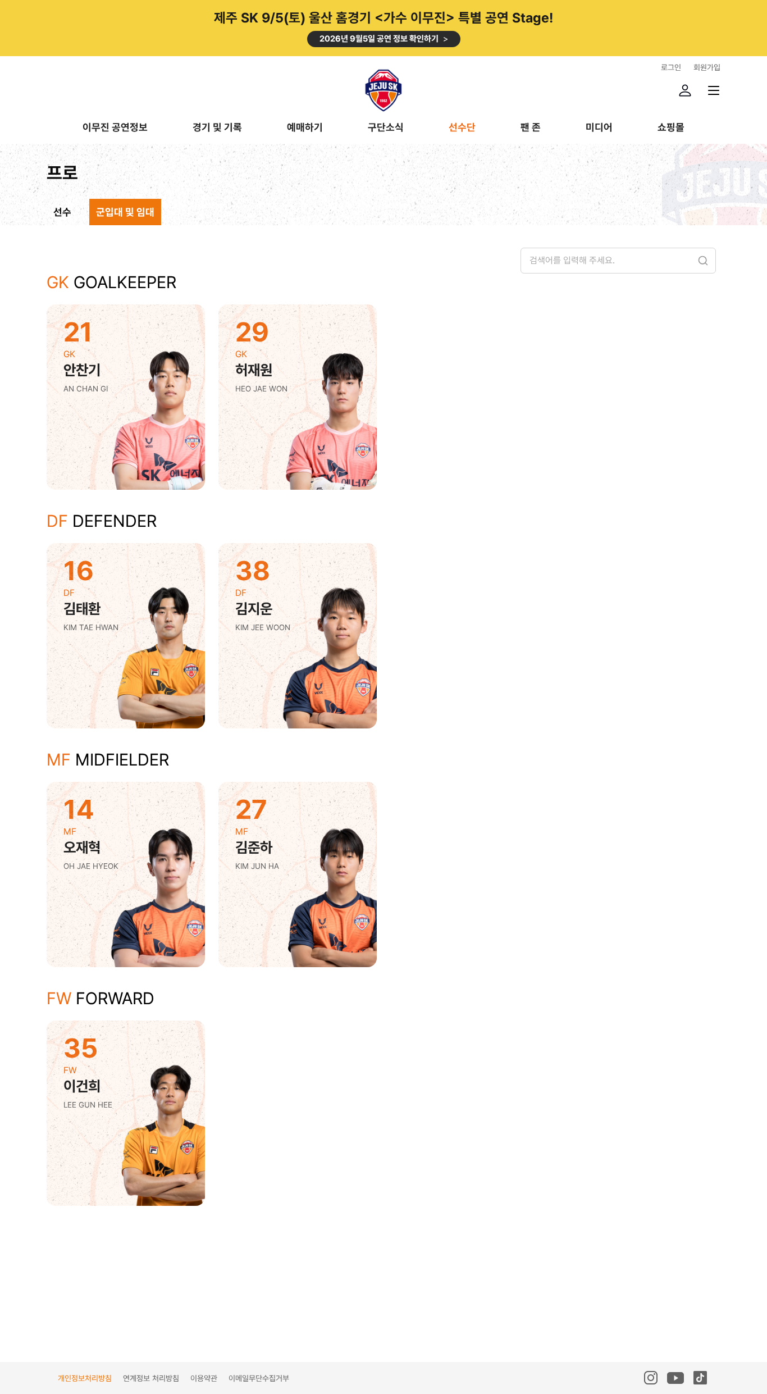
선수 (62, 212)
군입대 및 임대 (125, 212)
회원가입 (706, 67)
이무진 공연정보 (115, 127)
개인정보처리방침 (85, 1378)
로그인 (671, 67)
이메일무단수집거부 (259, 1378)
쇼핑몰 (671, 127)
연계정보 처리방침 (151, 1378)
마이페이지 (685, 90)
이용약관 (203, 1378)
